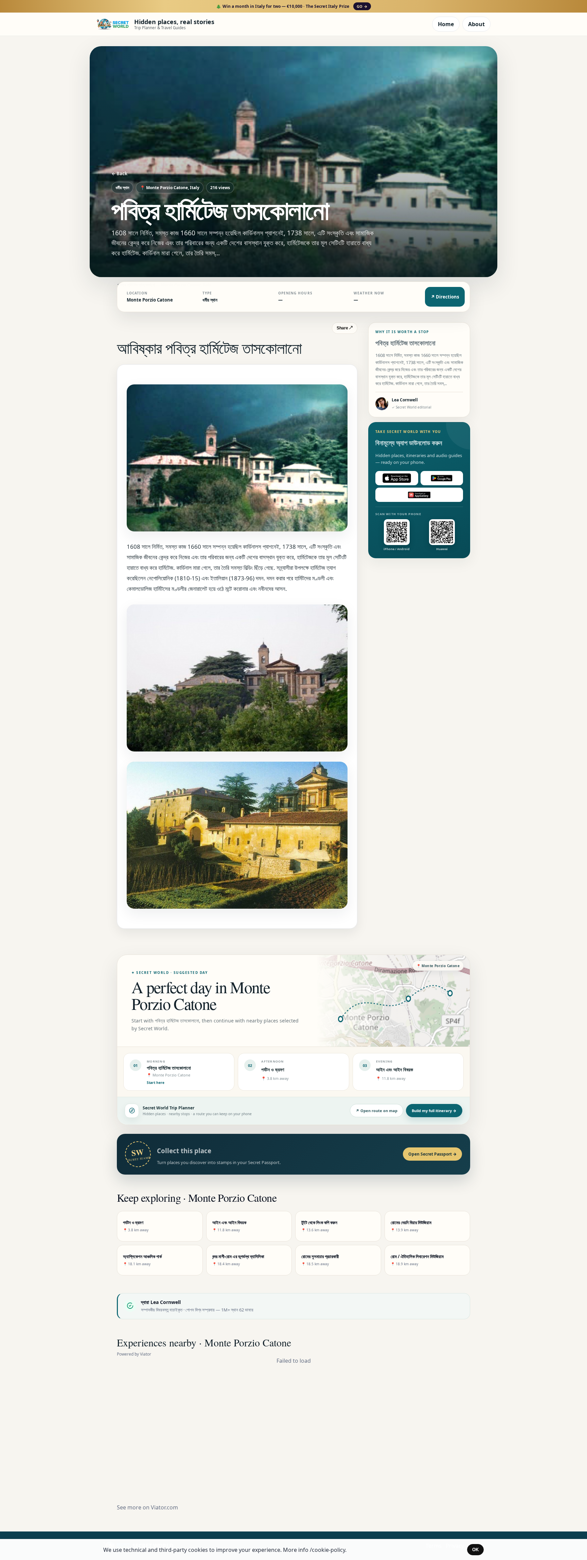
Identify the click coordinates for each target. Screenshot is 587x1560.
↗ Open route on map (376, 1110)
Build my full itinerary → (434, 1110)
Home (446, 24)
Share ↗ (345, 328)
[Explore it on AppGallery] (419, 495)
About (476, 24)
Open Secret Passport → (432, 1154)
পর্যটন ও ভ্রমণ (272, 1069)
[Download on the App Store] (396, 478)
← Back (119, 173)
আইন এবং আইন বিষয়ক (394, 1069)
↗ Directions (445, 297)
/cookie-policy (327, 1550)
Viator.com (164, 1507)
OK (475, 1549)
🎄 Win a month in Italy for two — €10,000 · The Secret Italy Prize (291, 6)
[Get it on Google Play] (442, 478)
